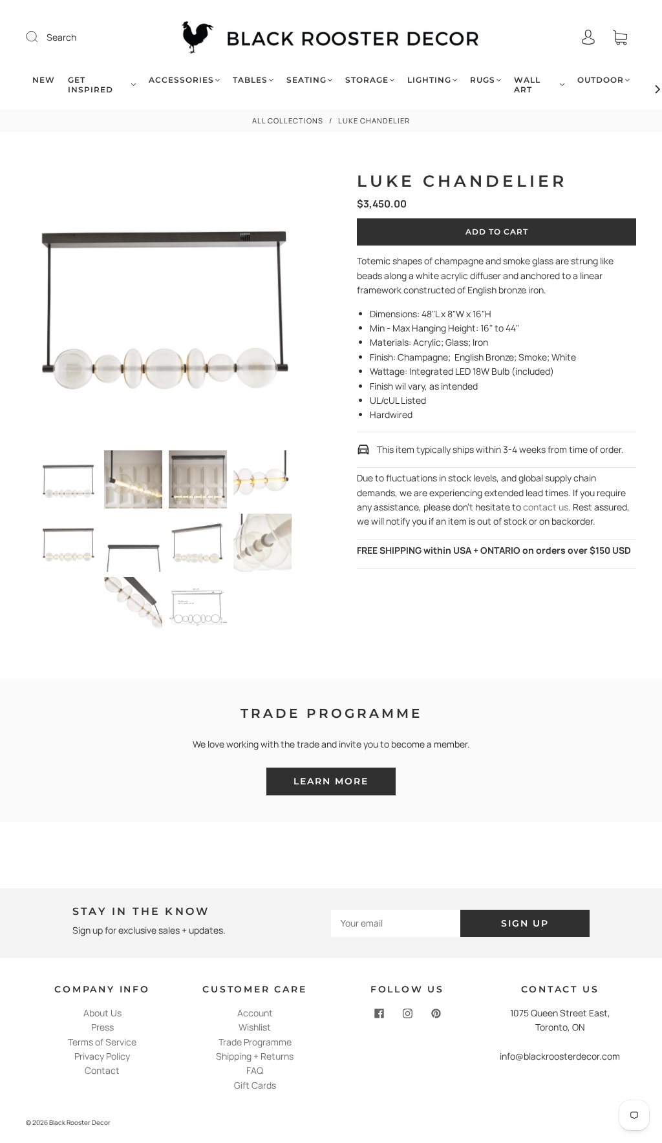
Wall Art (527, 84)
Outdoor (600, 80)
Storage (367, 80)
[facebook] (379, 1014)
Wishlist (255, 1027)
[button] (53, 303)
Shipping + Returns (255, 1056)
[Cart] (620, 37)
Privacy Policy (102, 1056)
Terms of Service (102, 1042)
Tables (250, 80)
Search (61, 37)
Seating (306, 80)
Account (255, 1013)
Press (102, 1027)
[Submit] (40, 37)
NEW (43, 80)
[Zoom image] (166, 303)
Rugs (482, 80)
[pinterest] (436, 1014)
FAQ (254, 1070)
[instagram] (407, 1014)
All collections (287, 120)
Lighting (429, 80)
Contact (102, 1070)
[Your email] (395, 923)
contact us (545, 507)
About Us (102, 1013)
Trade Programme (255, 1042)
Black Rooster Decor (80, 1122)
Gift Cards (255, 1085)
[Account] (588, 37)
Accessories (181, 80)
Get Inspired (90, 84)
